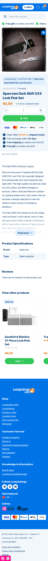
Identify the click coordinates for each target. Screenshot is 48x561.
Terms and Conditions (11, 547)
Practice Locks (9, 412)
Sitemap (5, 555)
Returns (5, 449)
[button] (43, 32)
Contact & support (10, 437)
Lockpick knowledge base (14, 474)
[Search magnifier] (5, 16)
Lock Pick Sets (25, 79)
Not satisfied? (8, 452)
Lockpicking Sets (10, 404)
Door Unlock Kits (10, 420)
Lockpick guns (9, 416)
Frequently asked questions (15, 445)
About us (6, 441)
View (18, 361)
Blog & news (8, 470)
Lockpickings (10, 79)
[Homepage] (10, 7)
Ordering (6, 456)
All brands (6, 424)
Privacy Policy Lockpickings (13, 551)
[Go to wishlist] (37, 7)
